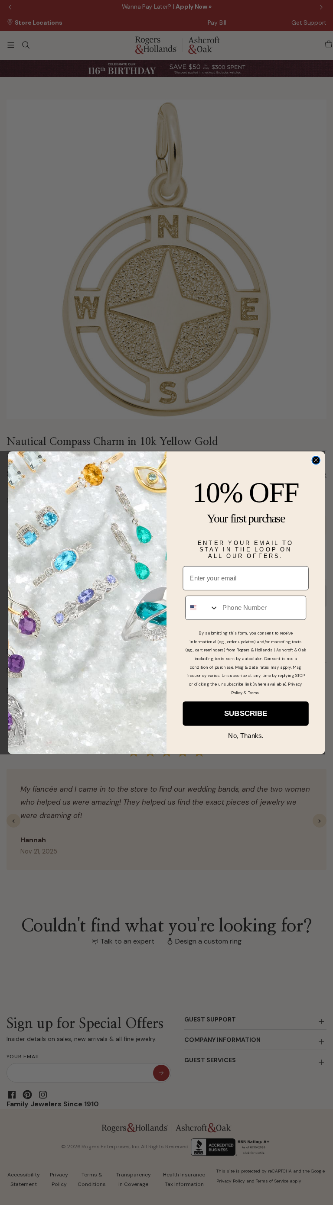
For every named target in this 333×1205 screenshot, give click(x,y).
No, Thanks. (245, 735)
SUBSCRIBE (245, 713)
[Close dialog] (316, 460)
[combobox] (202, 607)
